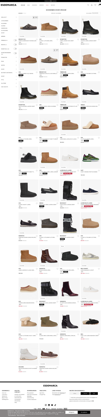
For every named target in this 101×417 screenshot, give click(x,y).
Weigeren (71, 412)
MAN (94, 393)
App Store (42, 393)
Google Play (42, 394)
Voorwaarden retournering (18, 400)
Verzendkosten (18, 397)
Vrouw (53, 13)
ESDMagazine (5, 399)
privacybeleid (80, 397)
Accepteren (84, 412)
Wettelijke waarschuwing (30, 397)
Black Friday (5, 397)
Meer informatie (21, 415)
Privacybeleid (30, 393)
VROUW (85, 393)
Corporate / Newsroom (4, 395)
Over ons (4, 393)
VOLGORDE (89, 13)
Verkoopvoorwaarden (32, 394)
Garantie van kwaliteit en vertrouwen (19, 395)
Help (16, 402)
